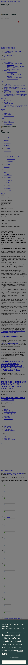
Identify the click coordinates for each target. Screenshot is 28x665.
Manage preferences (14, 657)
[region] (14, 642)
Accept (14, 662)
